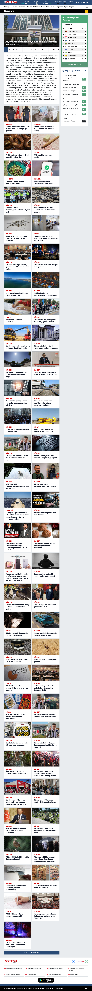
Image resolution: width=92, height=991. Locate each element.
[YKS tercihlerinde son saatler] (45, 142)
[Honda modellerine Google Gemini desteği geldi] (45, 620)
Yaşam (71, 7)
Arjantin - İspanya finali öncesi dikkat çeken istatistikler (15, 717)
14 (54, 49)
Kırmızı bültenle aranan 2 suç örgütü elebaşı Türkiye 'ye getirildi (18, 129)
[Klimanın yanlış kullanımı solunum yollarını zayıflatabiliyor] (17, 872)
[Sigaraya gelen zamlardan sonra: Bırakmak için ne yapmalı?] (17, 223)
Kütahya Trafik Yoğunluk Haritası (76, 969)
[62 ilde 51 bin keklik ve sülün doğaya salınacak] (17, 844)
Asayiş (6, 7)
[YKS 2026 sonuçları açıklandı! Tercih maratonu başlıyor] (17, 673)
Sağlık (53, 7)
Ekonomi (14, 7)
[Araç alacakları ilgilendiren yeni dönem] (45, 500)
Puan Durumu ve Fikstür (13, 974)
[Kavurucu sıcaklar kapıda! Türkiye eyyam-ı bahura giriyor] (17, 359)
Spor (66, 7)
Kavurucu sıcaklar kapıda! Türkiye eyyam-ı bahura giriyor (16, 374)
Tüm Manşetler (31, 974)
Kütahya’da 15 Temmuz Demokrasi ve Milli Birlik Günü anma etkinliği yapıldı (45, 774)
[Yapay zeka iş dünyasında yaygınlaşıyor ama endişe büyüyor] (17, 388)
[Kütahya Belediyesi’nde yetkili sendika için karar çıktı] (45, 333)
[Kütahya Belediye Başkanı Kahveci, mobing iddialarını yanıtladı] (45, 730)
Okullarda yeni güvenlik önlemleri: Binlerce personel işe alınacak (46, 238)
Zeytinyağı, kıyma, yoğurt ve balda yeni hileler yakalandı (45, 546)
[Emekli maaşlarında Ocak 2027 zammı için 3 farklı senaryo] (45, 113)
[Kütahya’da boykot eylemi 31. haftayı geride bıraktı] (45, 307)
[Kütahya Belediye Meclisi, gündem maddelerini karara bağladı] (17, 252)
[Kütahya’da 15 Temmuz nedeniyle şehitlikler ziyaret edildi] (45, 815)
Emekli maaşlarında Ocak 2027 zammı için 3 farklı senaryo (44, 129)
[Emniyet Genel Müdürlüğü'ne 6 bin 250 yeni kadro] (17, 195)
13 (50, 49)
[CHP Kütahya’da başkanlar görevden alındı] (45, 592)
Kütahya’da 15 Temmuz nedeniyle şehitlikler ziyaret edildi (45, 831)
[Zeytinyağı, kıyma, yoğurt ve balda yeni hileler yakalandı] (45, 530)
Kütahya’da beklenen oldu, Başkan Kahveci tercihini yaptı (17, 458)
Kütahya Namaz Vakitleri (56, 968)
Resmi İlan (45, 7)
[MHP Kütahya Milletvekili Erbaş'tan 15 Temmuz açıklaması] (17, 815)
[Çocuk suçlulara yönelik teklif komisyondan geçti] (45, 561)
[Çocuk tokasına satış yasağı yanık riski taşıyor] (45, 872)
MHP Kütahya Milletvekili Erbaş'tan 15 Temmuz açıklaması (16, 831)
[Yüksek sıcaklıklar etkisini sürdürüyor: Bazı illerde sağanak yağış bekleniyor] (45, 844)
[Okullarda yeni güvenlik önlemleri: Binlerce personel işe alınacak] (45, 223)
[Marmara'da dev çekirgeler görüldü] (45, 647)
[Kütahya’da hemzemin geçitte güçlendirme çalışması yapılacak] (45, 388)
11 (43, 49)
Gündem (22, 7)
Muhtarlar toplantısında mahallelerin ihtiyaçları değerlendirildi (44, 688)
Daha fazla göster (31, 952)
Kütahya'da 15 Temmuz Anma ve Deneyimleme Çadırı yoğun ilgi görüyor (16, 802)
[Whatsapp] (86, 961)
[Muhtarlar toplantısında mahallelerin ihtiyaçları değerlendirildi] (45, 673)
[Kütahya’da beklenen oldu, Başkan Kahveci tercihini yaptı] (17, 443)
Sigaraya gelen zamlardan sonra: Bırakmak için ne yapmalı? (16, 238)
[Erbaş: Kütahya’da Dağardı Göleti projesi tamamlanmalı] (45, 359)
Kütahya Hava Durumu (34, 968)
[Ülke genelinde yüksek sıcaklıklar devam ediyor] (17, 759)
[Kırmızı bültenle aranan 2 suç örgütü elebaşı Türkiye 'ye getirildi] (17, 113)
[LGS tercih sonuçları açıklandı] (17, 307)
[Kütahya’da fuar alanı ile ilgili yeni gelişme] (45, 252)
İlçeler (29, 7)
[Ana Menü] (87, 7)
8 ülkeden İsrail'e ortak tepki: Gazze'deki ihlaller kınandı (44, 210)
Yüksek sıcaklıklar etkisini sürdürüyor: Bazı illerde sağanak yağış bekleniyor (44, 859)
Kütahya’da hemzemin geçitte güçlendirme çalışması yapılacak (43, 403)
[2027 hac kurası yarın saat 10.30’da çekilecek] (17, 647)
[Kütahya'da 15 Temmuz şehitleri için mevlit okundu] (45, 787)
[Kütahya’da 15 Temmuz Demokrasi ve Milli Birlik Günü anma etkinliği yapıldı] (45, 759)
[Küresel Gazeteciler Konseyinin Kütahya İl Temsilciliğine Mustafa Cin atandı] (17, 530)
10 (39, 49)
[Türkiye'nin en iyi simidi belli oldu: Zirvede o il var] (17, 142)
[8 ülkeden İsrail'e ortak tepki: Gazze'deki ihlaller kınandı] (45, 195)
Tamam (85, 988)
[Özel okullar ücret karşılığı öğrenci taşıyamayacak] (17, 730)
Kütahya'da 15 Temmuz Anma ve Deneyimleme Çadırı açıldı (15, 945)
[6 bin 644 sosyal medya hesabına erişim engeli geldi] (45, 443)
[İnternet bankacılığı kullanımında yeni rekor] (45, 168)
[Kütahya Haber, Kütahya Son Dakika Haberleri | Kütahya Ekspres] (11, 2)
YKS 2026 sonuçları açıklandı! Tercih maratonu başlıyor (17, 688)
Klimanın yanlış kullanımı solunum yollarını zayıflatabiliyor (16, 888)
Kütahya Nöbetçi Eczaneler (14, 968)
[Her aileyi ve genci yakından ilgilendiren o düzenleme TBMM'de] (45, 901)
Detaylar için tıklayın (74, 64)
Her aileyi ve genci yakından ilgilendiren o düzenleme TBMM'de (45, 916)
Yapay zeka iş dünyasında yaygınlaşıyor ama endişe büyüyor (16, 403)
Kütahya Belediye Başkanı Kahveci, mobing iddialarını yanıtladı (45, 745)
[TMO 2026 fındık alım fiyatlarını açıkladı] (17, 168)
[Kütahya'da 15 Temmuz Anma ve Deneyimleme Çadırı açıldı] (17, 930)
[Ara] (87, 2)
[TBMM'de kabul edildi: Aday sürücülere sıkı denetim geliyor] (17, 592)
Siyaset (60, 7)
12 (47, 49)
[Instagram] (80, 961)
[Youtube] (83, 961)
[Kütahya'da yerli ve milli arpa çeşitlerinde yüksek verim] (17, 333)
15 (58, 49)
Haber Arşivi (74, 974)
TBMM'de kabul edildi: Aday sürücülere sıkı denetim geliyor (17, 607)
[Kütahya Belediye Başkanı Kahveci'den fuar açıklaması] (45, 701)
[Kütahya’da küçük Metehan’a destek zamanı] (45, 471)
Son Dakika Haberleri (55, 974)
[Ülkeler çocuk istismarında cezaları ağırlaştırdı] (17, 620)
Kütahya (36, 7)
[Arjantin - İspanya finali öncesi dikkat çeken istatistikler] (17, 701)
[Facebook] (73, 961)
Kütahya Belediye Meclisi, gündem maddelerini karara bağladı (17, 267)
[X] (76, 961)
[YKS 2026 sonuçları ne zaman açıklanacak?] (17, 901)
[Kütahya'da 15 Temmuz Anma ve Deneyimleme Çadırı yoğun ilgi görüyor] (17, 787)
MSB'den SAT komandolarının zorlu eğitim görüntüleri (17, 486)
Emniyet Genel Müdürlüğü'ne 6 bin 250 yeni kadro (18, 210)
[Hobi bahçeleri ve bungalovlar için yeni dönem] (45, 280)
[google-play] (46, 980)
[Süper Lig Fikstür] (85, 71)
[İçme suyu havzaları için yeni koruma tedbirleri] (17, 280)
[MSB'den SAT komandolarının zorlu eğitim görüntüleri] (17, 471)
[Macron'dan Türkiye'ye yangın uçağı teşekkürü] (45, 416)
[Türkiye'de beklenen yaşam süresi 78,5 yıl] (17, 416)
